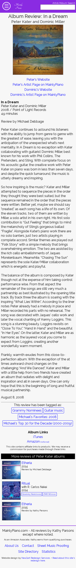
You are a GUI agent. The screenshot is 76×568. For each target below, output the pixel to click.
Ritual (25, 483)
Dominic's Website (38, 90)
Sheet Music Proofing (53, 546)
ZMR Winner (49, 494)
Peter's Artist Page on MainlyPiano (38, 85)
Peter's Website (38, 79)
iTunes (38, 437)
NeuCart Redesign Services (35, 558)
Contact (28, 546)
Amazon (38, 441)
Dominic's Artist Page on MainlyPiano (38, 95)
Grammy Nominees (27, 410)
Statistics (49, 551)
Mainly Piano (18, 6)
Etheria (26, 463)
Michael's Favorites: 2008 (38, 417)
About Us (12, 546)
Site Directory (28, 551)
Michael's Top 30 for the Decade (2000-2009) (37, 423)
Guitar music (53, 410)
